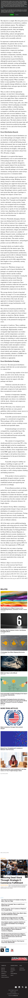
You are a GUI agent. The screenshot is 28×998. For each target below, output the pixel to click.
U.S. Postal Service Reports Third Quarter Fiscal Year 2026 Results (12, 941)
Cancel (12, 975)
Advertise (3, 968)
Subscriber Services (14, 965)
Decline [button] (16, 14)
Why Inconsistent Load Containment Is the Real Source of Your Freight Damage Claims (13, 770)
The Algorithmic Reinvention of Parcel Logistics (11, 880)
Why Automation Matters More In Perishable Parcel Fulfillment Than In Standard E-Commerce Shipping (13, 929)
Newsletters (13, 969)
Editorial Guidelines (5, 977)
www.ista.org (11, 578)
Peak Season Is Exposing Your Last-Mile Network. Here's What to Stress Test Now (12, 918)
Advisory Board (22, 969)
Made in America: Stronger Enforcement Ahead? (12, 727)
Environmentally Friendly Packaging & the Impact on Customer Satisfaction (14, 694)
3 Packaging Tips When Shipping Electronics (13, 652)
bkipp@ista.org (6, 576)
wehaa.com (15, 995)
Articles (14, 708)
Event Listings (4, 971)
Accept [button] (11, 14)
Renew (12, 971)
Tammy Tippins (5, 885)
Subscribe (13, 968)
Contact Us (3, 973)
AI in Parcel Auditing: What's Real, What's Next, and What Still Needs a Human (14, 914)
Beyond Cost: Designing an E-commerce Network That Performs (11, 749)
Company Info (3, 965)
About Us (3, 969)
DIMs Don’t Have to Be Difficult (9, 673)
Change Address (14, 973)
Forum (20, 965)
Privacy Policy (4, 975)
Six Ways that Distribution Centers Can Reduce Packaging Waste (13, 631)
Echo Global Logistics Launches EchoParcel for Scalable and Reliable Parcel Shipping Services (13, 923)
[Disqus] (14, 794)
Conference (21, 968)
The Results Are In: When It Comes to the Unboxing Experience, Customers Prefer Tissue (14, 608)
